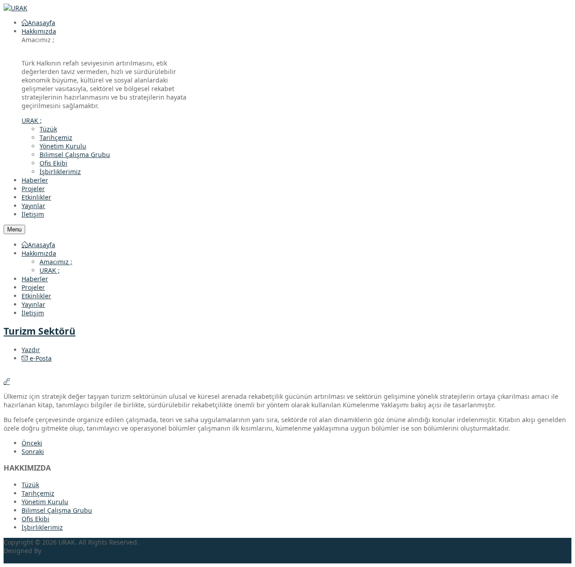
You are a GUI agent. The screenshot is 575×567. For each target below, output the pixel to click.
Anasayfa (41, 244)
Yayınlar (33, 304)
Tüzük (48, 129)
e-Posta (40, 358)
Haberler (35, 279)
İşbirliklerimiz (60, 171)
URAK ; (50, 270)
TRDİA (52, 550)
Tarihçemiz (56, 137)
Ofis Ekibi (53, 163)
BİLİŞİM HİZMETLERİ (94, 550)
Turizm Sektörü (39, 331)
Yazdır (31, 349)
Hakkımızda (39, 253)
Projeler (33, 287)
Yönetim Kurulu (63, 146)
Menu (14, 229)
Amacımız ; (56, 261)
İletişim (33, 313)
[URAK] (15, 8)
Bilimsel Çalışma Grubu (75, 154)
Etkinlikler (36, 296)
